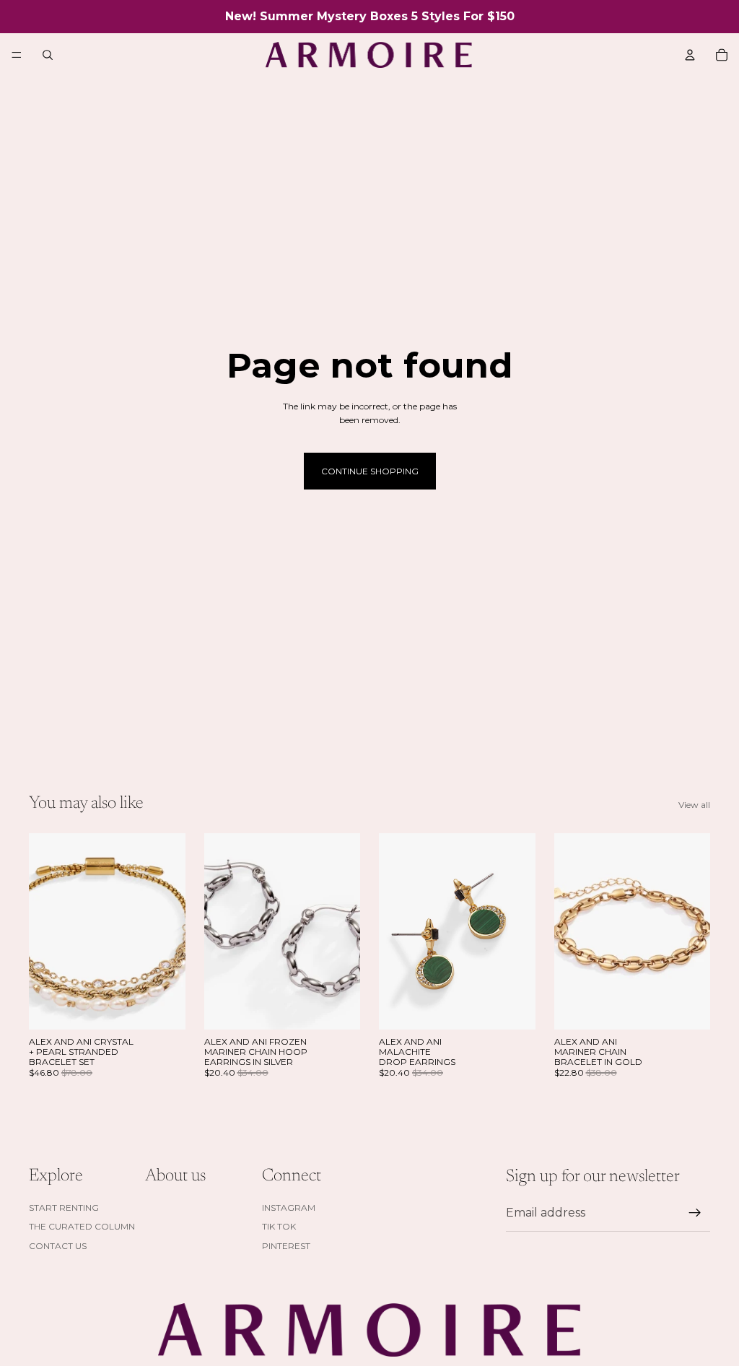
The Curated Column (82, 1226)
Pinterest (286, 1245)
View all (694, 804)
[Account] (690, 55)
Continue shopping (370, 471)
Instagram (288, 1207)
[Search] (48, 55)
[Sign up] (695, 1213)
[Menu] (16, 54)
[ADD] (163, 1007)
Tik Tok (279, 1226)
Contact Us (58, 1245)
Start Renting (64, 1207)
